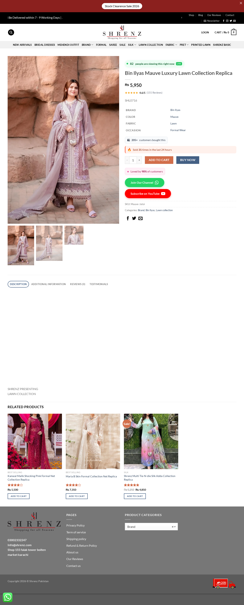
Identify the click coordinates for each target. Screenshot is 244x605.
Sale (122, 44)
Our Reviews (214, 15)
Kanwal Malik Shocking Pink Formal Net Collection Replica (31, 477)
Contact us (73, 565)
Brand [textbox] (150, 526)
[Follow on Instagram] (227, 21)
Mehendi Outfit (68, 44)
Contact (230, 15)
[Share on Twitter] (134, 218)
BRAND (86, 44)
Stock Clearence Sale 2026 (122, 6)
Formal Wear (178, 130)
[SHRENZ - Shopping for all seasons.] (122, 32)
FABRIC (170, 44)
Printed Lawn (200, 44)
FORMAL (101, 44)
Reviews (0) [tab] (77, 284)
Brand (141, 210)
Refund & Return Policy (81, 545)
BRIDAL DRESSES (45, 44)
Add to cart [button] (19, 496)
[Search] (11, 32)
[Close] (241, 3)
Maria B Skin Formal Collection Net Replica (91, 476)
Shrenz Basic (222, 44)
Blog (200, 15)
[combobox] (151, 526)
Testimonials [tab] (99, 284)
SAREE (113, 44)
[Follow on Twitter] (231, 21)
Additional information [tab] (48, 284)
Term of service (76, 532)
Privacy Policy (75, 525)
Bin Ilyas (175, 109)
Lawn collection (151, 44)
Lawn (173, 123)
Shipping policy (76, 539)
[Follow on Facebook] (223, 21)
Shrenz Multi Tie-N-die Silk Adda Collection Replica (149, 477)
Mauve (174, 116)
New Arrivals (22, 44)
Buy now (187, 160)
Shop (191, 15)
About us (72, 552)
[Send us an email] (234, 21)
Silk (130, 44)
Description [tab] (18, 284)
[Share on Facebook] (128, 218)
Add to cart (159, 160)
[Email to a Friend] (140, 218)
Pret (183, 44)
